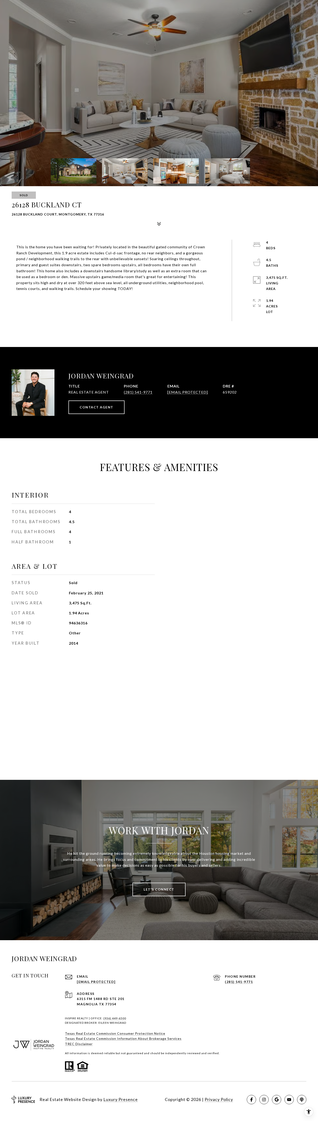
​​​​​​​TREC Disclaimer (79, 1044)
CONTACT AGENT (96, 407)
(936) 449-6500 (114, 1018)
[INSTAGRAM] (264, 1099)
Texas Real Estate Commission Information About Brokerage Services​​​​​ (123, 1038)
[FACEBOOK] (251, 1099)
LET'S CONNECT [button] (159, 889)
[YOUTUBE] (289, 1099)
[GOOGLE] (276, 1099)
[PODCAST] (301, 1099)
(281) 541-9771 (138, 392)
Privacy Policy (219, 1099)
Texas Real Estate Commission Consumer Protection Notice (115, 1033)
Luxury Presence (120, 1099)
